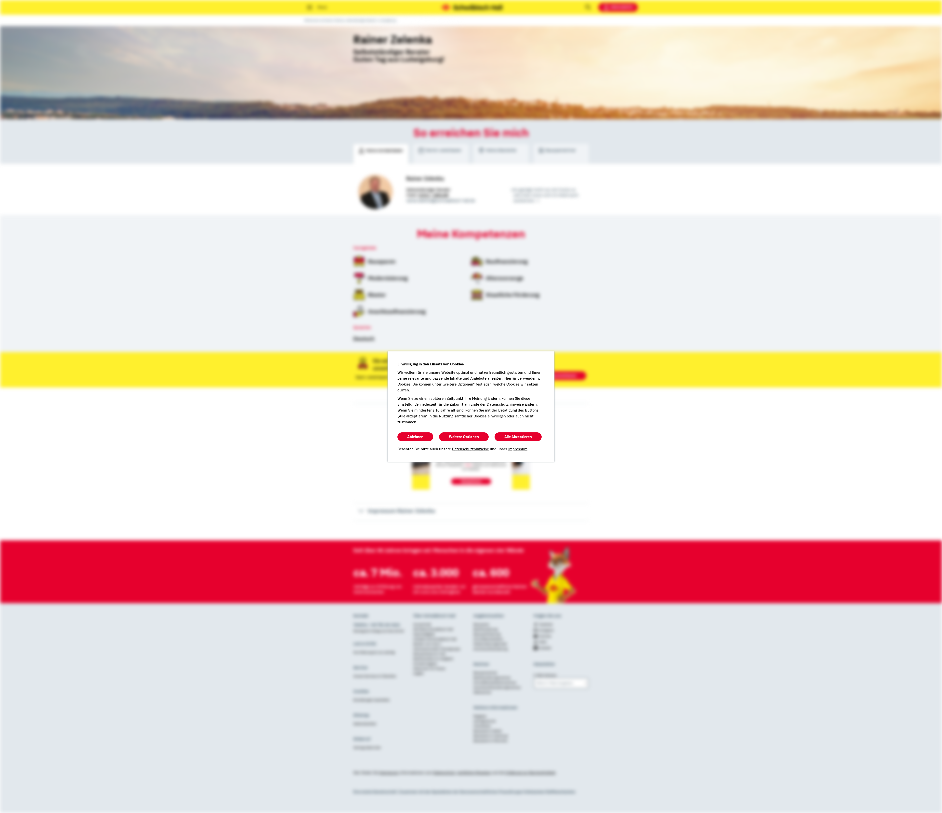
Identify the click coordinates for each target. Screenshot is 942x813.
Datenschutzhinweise (470, 449)
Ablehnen (415, 436)
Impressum (517, 449)
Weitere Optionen (464, 436)
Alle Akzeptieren (518, 436)
